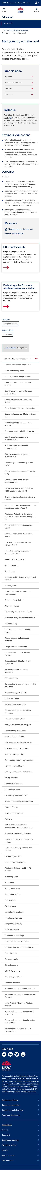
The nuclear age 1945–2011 (16, 693)
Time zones (9, 883)
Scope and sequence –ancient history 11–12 (20, 472)
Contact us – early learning (12, 1110)
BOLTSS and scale (12, 971)
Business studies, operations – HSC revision (19, 849)
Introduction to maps (13, 918)
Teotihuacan (10, 571)
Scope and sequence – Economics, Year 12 (19, 535)
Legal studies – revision (14, 813)
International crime (12, 790)
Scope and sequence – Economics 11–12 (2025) (20, 1013)
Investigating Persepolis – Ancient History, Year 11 (18, 543)
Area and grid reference (14, 977)
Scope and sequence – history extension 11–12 (17, 481)
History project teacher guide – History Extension (20, 995)
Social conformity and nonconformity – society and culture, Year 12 (20, 506)
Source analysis (11, 678)
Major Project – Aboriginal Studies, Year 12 (19, 1004)
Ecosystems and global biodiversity (19, 431)
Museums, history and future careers (20, 989)
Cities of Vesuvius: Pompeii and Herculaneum (17, 592)
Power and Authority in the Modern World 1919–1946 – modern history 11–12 (20, 516)
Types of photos (11, 877)
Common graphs (11, 959)
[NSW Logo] (20, 10)
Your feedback (7, 1160)
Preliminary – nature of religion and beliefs (19, 464)
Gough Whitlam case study (16, 647)
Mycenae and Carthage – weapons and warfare (20, 578)
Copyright (6, 1135)
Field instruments (12, 930)
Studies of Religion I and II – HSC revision (18, 869)
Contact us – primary (10, 1100)
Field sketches (11, 953)
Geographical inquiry (13, 924)
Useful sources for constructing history (17, 631)
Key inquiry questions (13, 82)
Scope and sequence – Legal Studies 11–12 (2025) (20, 1021)
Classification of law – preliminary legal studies (18, 392)
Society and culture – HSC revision (18, 772)
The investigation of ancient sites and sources (20, 498)
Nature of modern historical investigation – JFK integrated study (19, 826)
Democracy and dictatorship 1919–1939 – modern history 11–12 (19, 489)
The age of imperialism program (18, 725)
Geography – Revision (13, 856)
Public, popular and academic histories (17, 639)
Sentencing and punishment (16, 795)
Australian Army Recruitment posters (20, 618)
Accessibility (7, 1125)
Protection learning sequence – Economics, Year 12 (17, 552)
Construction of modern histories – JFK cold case (20, 685)
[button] (4, 10)
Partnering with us (9, 1145)
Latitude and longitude (14, 912)
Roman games (11, 586)
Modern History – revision (15, 754)
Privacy (5, 1150)
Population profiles (12, 894)
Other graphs (10, 906)
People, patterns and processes (18, 377)
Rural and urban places (14, 371)
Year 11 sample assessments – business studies (17, 438)
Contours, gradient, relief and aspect (20, 947)
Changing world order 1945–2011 (18, 742)
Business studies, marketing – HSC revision (19, 840)
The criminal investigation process (19, 801)
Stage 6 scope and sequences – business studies (17, 455)
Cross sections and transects (16, 941)
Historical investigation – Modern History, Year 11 (18, 1030)
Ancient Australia (12, 565)
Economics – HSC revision (15, 862)
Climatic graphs (11, 965)
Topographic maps (12, 888)
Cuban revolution (12, 699)
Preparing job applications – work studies (18, 424)
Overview (8, 88)
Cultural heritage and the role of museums (18, 711)
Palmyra (8, 819)
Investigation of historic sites (16, 748)
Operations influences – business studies (18, 383)
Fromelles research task (15, 719)
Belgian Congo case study (15, 704)
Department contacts (10, 1140)
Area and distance (12, 983)
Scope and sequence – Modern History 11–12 (20, 415)
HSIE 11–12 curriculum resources (15, 30)
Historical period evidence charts (18, 612)
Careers (5, 1130)
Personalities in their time (15, 600)
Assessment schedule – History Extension (17, 654)
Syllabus (8, 77)
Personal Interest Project (15, 766)
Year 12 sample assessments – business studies (17, 447)
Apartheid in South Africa (15, 736)
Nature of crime (11, 807)
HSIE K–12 (8, 23)
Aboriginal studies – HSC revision (18, 833)
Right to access (8, 1155)
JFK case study (11, 624)
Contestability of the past (15, 731)
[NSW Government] (20, 1065)
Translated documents (11, 1115)
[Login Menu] (37, 2)
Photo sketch (10, 900)
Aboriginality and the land (15, 559)
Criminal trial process (13, 784)
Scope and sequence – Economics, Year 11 (19, 526)
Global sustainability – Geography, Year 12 (18, 401)
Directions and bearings (14, 936)
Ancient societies (12, 606)
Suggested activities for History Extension (18, 662)
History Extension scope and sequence (16, 671)
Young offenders (11, 778)
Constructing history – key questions (19, 760)
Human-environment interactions (18, 365)
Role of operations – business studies (20, 408)
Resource (9, 94)
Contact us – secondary (11, 1105)
